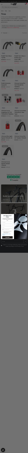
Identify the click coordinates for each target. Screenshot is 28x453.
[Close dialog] (26, 215)
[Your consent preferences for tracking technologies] (26, 339)
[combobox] (3, 229)
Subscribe (7, 237)
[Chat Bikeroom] (3, 450)
